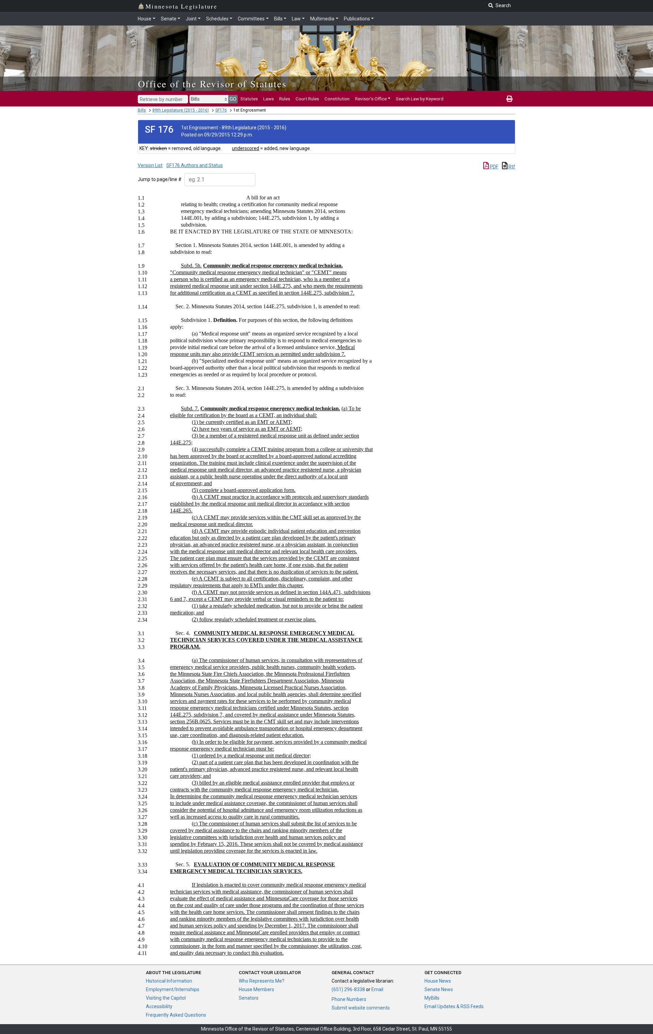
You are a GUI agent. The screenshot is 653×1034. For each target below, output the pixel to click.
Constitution (337, 98)
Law (296, 18)
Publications (357, 18)
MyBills (431, 998)
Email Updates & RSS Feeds (454, 1006)
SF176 (221, 110)
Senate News (438, 989)
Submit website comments (361, 1008)
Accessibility (159, 1006)
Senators (248, 998)
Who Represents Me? (261, 981)
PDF (493, 166)
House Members (256, 989)
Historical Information (169, 981)
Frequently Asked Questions (176, 1015)
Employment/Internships (172, 989)
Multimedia (322, 18)
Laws (268, 98)
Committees (251, 18)
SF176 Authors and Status (194, 165)
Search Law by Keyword (419, 98)
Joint (191, 18)
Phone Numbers (349, 999)
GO (233, 99)
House (144, 18)
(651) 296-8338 (348, 989)
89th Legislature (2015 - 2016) (180, 110)
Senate (169, 18)
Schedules (217, 18)
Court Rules (307, 98)
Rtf (511, 166)
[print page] (509, 99)
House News (437, 981)
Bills (278, 18)
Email (377, 989)
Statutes (249, 98)
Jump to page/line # (160, 179)
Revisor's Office (371, 98)
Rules (284, 98)
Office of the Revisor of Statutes (212, 83)
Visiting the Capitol (166, 998)
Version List (150, 165)
